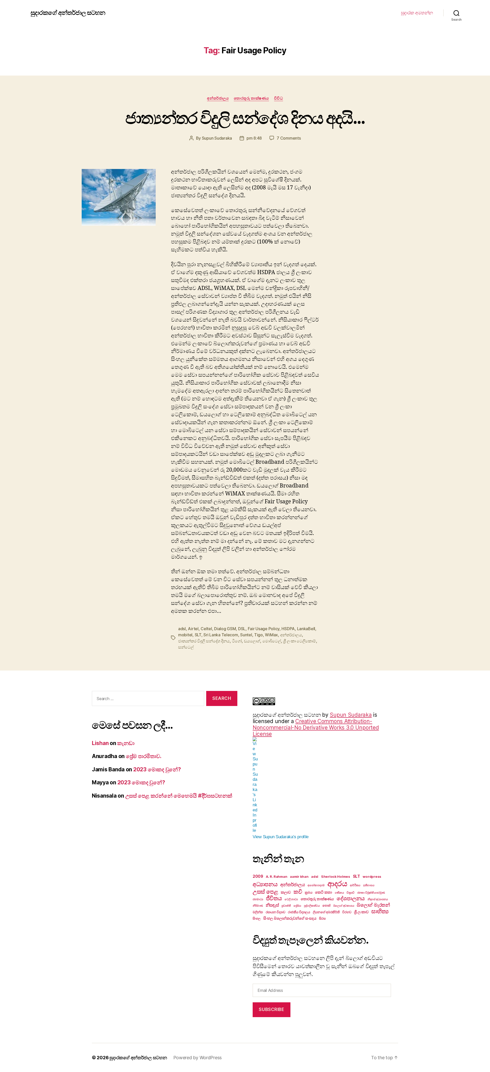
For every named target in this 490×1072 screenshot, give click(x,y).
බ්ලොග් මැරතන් (373, 905)
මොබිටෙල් (271, 640)
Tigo (258, 634)
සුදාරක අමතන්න (417, 12)
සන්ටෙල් (186, 647)
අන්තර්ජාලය (218, 98)
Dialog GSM (225, 628)
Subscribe (271, 1009)
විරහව (346, 912)
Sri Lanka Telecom (220, 634)
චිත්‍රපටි (350, 892)
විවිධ (278, 98)
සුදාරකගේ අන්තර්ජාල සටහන (68, 13)
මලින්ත (258, 912)
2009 (258, 876)
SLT (198, 634)
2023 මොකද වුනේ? (157, 769)
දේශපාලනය (351, 898)
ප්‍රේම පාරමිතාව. (144, 756)
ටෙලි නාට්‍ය (291, 899)
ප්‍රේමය (297, 905)
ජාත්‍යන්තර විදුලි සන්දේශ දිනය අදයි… (245, 118)
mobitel (185, 634)
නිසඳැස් (272, 905)
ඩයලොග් (252, 640)
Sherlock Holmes (335, 876)
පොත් (326, 905)
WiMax (271, 634)
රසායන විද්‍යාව (275, 912)
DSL (242, 628)
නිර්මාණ (258, 905)
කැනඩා (125, 743)
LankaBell (306, 628)
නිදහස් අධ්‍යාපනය (378, 899)
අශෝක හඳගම (316, 885)
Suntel (246, 634)
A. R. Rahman (276, 876)
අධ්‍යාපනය (265, 884)
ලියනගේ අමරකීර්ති (326, 912)
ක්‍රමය (308, 892)
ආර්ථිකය (355, 885)
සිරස (322, 918)
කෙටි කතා (323, 892)
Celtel (206, 628)
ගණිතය (339, 892)
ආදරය (337, 883)
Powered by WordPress (197, 1057)
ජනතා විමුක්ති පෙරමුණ (371, 892)
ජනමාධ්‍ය (258, 899)
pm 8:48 (254, 138)
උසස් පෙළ (265, 891)
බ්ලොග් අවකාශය (343, 905)
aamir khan (299, 876)
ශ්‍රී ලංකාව (361, 911)
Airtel (193, 628)
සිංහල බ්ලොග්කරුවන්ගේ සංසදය (289, 918)
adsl (182, 628)
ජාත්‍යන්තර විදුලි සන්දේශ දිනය (204, 640)
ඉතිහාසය (368, 885)
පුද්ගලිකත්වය (312, 905)
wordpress (372, 876)
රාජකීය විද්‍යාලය (299, 912)
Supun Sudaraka (217, 138)
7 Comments (289, 138)
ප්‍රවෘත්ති (286, 905)
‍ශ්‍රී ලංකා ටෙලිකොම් (299, 640)
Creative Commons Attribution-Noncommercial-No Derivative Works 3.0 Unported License (316, 727)
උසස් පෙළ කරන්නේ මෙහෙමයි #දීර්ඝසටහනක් (178, 796)
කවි (297, 891)
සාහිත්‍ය (379, 911)
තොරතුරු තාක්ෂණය (251, 98)
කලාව (286, 892)
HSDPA (288, 628)
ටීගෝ (237, 640)
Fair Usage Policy (263, 628)
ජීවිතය (274, 898)
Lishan (100, 743)
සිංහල (257, 918)
